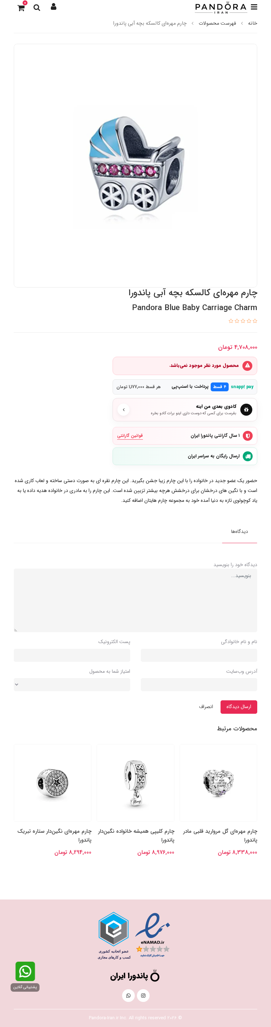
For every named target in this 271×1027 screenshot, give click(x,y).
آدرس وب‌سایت (241, 671)
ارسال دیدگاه (239, 707)
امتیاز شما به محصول (109, 671)
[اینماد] (153, 935)
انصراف (206, 707)
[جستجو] (37, 7)
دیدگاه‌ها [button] (239, 531)
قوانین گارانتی (130, 435)
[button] (54, 7)
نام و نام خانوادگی (239, 642)
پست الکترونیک (114, 642)
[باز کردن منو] (254, 7)
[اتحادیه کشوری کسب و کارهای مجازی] (114, 935)
